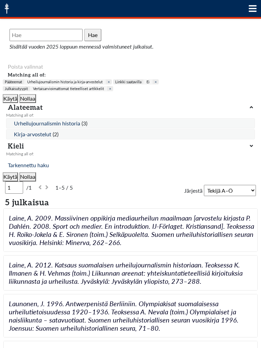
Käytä (10, 98)
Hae (93, 35)
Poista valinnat (25, 66)
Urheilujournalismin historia (48, 123)
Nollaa (27, 98)
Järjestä (193, 190)
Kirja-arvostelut (33, 134)
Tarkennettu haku (28, 165)
